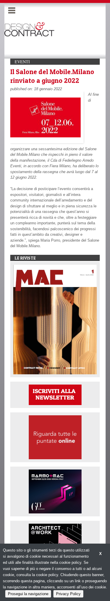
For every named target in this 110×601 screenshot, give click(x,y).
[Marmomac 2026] (55, 491)
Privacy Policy (68, 594)
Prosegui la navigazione (28, 594)
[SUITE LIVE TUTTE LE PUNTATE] (55, 436)
